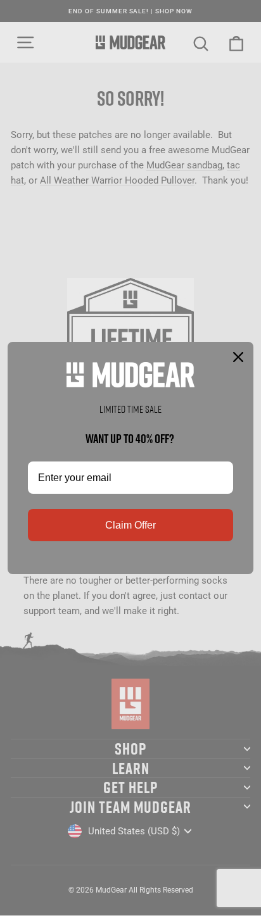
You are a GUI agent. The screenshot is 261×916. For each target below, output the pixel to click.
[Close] (238, 357)
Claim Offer (130, 525)
